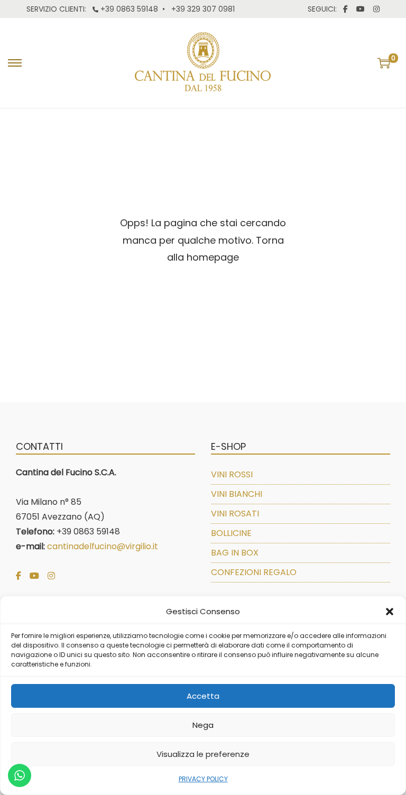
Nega (203, 725)
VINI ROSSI (232, 474)
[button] (389, 611)
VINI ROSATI (235, 513)
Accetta (203, 695)
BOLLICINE (231, 533)
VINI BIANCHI (236, 494)
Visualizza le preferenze (203, 754)
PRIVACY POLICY (203, 778)
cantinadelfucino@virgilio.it (102, 546)
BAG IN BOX (235, 553)
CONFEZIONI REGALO (254, 572)
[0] (383, 63)
